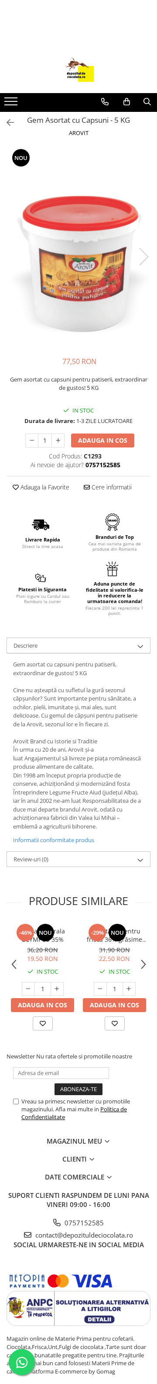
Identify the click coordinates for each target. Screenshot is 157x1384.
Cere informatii (111, 487)
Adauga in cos (102, 440)
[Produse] (12, 104)
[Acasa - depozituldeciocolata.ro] (78, 71)
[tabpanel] (78, 248)
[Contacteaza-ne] (105, 102)
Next (143, 257)
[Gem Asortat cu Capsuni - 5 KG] (78, 248)
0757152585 (83, 1222)
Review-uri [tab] (31, 859)
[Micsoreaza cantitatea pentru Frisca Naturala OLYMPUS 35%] (28, 989)
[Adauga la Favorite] (43, 1023)
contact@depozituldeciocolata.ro (83, 1235)
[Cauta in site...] (147, 102)
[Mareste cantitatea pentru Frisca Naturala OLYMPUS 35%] (57, 989)
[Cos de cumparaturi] (126, 102)
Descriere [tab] (26, 645)
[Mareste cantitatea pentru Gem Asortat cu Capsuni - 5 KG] (58, 440)
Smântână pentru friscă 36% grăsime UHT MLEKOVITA (114, 935)
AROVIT (79, 133)
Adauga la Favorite (44, 487)
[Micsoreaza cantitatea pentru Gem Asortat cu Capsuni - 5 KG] (31, 440)
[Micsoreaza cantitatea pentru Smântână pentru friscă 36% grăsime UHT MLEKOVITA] (100, 989)
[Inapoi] (6, 122)
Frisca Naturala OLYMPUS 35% (42, 935)
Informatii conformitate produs (53, 840)
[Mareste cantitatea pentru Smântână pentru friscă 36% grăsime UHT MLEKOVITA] (129, 989)
